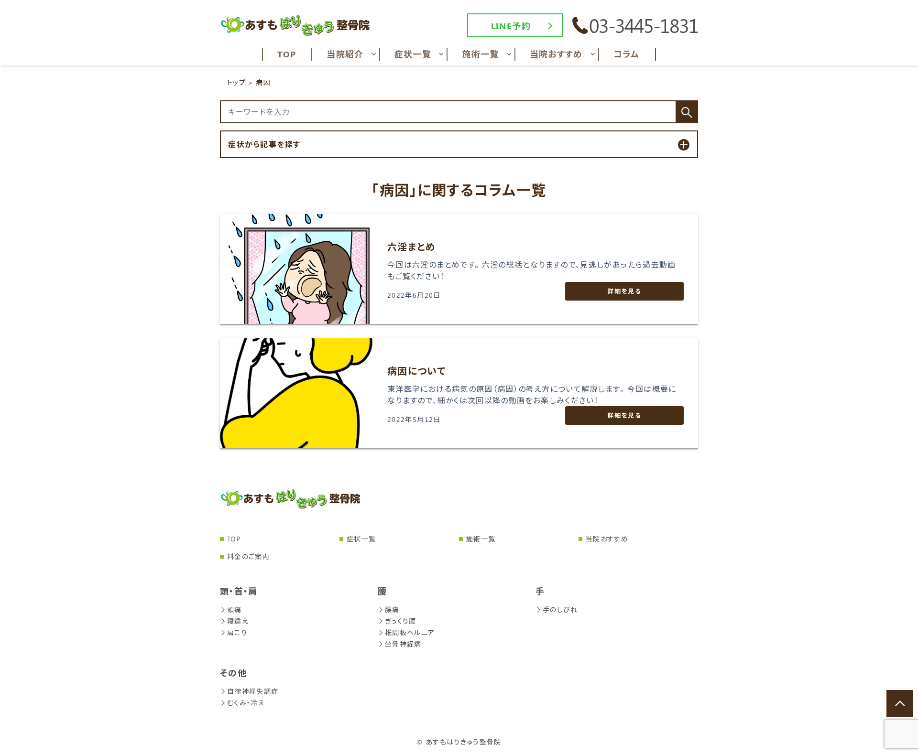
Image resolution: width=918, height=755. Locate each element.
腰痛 (392, 609)
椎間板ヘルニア (410, 632)
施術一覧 (480, 538)
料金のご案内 (248, 556)
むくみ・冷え (246, 702)
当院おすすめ (607, 538)
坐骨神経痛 (403, 643)
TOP (234, 538)
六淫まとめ (411, 246)
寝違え (238, 621)
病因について (416, 370)
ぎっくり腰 (400, 621)
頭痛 (234, 609)
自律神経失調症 (253, 691)
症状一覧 (361, 538)
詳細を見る (624, 291)
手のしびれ (560, 609)
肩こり (237, 632)
